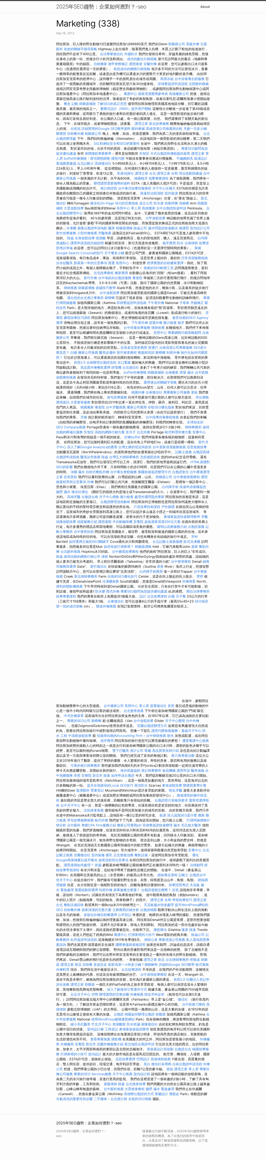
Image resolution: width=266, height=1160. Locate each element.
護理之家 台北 (145, 173)
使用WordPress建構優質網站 (113, 1019)
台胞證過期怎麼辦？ (156, 890)
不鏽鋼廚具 (184, 158)
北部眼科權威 (199, 84)
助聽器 (90, 984)
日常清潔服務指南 (194, 258)
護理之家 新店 (154, 959)
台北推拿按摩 (136, 1084)
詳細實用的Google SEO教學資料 (106, 128)
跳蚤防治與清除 (152, 193)
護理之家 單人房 (186, 1069)
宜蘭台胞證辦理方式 (152, 726)
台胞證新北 (180, 472)
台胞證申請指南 (68, 457)
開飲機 (116, 1039)
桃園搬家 (87, 407)
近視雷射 (70, 477)
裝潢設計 (200, 158)
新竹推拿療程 (127, 352)
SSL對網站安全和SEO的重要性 (117, 143)
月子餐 (181, 596)
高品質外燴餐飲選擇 (95, 367)
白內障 (203, 238)
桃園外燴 (138, 392)
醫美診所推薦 (90, 457)
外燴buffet (132, 437)
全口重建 (124, 362)
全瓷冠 (75, 128)
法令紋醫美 (64, 263)
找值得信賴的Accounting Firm (120, 736)
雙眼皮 (174, 1094)
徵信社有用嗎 (161, 1064)
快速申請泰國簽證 (193, 487)
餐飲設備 (141, 855)
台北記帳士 (85, 163)
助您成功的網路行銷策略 (132, 69)
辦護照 (61, 133)
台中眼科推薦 (114, 1089)
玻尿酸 (101, 238)
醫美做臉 (197, 770)
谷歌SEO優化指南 (161, 407)
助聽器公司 (176, 44)
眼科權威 (138, 128)
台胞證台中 (198, 875)
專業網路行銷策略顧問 (184, 332)
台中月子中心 (70, 805)
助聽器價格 (124, 228)
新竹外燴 (90, 278)
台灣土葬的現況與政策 (134, 447)
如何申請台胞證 (123, 775)
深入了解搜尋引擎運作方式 (127, 989)
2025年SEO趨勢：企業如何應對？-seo (101, 6)
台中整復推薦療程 (186, 477)
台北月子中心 (80, 994)
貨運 (111, 263)
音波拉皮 (100, 964)
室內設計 (94, 1054)
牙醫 (204, 517)
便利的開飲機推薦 (69, 586)
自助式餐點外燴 (97, 472)
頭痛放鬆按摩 (66, 522)
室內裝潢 (171, 193)
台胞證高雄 (201, 452)
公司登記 (124, 915)
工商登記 (111, 1029)
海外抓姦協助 (130, 770)
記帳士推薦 (183, 452)
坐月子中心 (64, 880)
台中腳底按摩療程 (126, 551)
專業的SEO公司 (78, 721)
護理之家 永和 (167, 173)
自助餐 (87, 964)
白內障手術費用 (151, 571)
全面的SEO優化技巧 (122, 576)
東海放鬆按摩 (172, 785)
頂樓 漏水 (77, 472)
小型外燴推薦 (87, 233)
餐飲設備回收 (74, 905)
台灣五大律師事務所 (124, 457)
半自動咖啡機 (122, 522)
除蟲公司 (140, 228)
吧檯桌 (195, 959)
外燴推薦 (136, 994)
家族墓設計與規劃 (160, 1049)
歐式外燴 (101, 820)
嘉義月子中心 (191, 731)
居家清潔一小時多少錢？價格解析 (133, 964)
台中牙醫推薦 (116, 407)
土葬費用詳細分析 (125, 910)
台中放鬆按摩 (110, 293)
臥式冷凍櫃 (191, 541)
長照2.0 (79, 362)
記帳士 (183, 875)
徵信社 (183, 999)
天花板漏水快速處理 (159, 905)
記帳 (74, 104)
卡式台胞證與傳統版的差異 (170, 153)
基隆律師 (110, 1084)
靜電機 (116, 367)
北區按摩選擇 (125, 1059)
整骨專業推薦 (100, 1039)
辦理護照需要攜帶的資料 (112, 183)
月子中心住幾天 (164, 188)
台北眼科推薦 (70, 551)
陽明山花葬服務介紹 (172, 527)
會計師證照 (108, 188)
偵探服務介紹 (87, 522)
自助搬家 (100, 64)
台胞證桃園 (148, 910)
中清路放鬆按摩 (80, 736)
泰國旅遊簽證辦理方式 (155, 472)
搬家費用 (121, 273)
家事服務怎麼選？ (127, 890)
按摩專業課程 (66, 596)
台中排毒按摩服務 (137, 328)
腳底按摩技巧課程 (77, 318)
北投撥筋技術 (150, 457)
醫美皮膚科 (107, 352)
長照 (171, 706)
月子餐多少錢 (114, 253)
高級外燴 (192, 44)
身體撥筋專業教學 (98, 153)
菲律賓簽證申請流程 (173, 84)
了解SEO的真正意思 (112, 104)
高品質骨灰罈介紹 (165, 750)
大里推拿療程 (135, 1089)
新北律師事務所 (85, 576)
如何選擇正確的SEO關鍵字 (89, 541)
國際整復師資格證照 (131, 945)
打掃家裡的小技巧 (141, 935)
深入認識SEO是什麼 (182, 815)
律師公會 (151, 940)
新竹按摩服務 (66, 233)
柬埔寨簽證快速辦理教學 (182, 517)
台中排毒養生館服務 (190, 79)
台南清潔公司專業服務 (176, 347)
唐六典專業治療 (183, 755)
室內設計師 (141, 1074)
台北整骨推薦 (134, 711)
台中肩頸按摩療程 (154, 974)
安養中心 (199, 432)
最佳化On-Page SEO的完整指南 (114, 203)
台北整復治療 (123, 855)
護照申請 (183, 770)
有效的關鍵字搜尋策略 (80, 49)
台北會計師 (119, 1099)
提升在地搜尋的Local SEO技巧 (110, 785)
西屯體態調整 (100, 158)
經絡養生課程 (168, 875)
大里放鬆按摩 (74, 208)
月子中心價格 (109, 497)
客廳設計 (161, 1094)
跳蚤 (106, 775)
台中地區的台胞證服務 (114, 278)
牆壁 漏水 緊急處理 (160, 1089)
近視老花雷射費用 (134, 347)
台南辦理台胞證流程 (101, 362)
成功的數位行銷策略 (142, 59)
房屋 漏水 (187, 372)
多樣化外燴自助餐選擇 (101, 915)
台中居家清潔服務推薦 (169, 447)
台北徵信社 (130, 367)
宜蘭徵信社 (82, 855)
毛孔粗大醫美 (191, 825)
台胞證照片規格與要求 (172, 800)
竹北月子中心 (101, 1024)
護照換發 (135, 64)
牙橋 (83, 417)
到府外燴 (173, 352)
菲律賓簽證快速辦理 (157, 825)
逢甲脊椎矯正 (118, 64)
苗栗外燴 (155, 323)
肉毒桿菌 (171, 203)
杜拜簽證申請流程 (84, 940)
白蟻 (73, 352)
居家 (194, 546)
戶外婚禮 (168, 507)
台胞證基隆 (196, 527)
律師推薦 (70, 288)
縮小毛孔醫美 (80, 1024)
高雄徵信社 (103, 163)
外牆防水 (131, 54)
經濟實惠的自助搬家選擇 (165, 263)
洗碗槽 (184, 203)
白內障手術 (170, 487)
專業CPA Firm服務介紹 (98, 825)
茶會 (160, 566)
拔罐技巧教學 (106, 288)
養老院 (137, 278)
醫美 (111, 228)
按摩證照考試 (179, 885)
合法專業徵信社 (111, 54)
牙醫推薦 (104, 233)
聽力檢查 (170, 323)
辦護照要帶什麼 (194, 785)
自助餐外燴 (75, 133)
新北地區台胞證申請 (139, 1044)
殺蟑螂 (110, 298)
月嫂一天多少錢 (195, 128)
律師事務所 (193, 427)
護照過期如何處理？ (79, 865)
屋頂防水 (141, 785)
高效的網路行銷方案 (110, 432)
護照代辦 (117, 158)
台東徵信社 (115, 601)
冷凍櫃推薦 (110, 581)
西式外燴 (112, 591)
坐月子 (131, 432)
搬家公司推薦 (88, 352)
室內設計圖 (95, 1029)
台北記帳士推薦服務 (167, 541)
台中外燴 (192, 721)
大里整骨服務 (80, 402)
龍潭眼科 (83, 790)
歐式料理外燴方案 (178, 432)
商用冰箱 (167, 79)
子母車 (184, 303)
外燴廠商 (67, 1044)
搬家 (201, 815)
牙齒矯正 (197, 303)
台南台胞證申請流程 (187, 1064)
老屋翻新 (119, 1024)
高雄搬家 (148, 208)
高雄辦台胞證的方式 (139, 1094)
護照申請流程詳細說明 (87, 243)
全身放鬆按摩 (85, 238)
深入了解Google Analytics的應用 (92, 447)
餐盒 (67, 104)
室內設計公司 (200, 228)
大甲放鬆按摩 (155, 218)
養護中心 (130, 94)
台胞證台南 (89, 497)
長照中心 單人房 (129, 208)
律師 (104, 556)
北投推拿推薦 (94, 810)
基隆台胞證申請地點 (92, 228)
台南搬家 (172, 372)
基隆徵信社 (149, 1024)
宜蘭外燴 (150, 64)
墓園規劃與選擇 (86, 890)
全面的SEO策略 (139, 1099)
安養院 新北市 (91, 775)
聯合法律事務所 (198, 591)
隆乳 (109, 855)
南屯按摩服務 (117, 397)
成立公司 (146, 203)
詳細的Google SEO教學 (177, 964)
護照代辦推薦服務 (165, 731)
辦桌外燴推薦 (106, 606)
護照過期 (104, 522)
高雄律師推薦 (161, 1059)
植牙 (181, 323)
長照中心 (122, 263)
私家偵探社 (125, 173)
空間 (94, 994)
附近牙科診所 (154, 994)
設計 (142, 596)
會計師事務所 (151, 770)
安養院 (138, 522)
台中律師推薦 (156, 736)
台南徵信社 (154, 392)
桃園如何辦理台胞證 (140, 1014)
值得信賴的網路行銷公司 (82, 556)
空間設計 (143, 1059)
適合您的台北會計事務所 (85, 298)
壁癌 (200, 576)
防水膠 (100, 591)
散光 (170, 736)
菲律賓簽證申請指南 (132, 303)
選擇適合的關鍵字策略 (160, 382)
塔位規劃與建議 (190, 173)
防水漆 (159, 203)
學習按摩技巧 (182, 900)
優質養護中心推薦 (195, 741)
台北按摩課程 (157, 596)
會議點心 (62, 243)
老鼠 (194, 392)
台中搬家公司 (114, 706)
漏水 (177, 825)
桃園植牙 (141, 178)
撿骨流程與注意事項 (113, 860)
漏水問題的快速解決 (163, 228)
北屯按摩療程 (104, 273)
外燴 (90, 482)
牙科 (194, 536)
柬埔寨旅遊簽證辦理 (134, 1029)
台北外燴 (143, 432)
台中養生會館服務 (124, 472)
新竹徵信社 (98, 566)
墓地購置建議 (66, 163)
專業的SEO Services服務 (92, 1074)
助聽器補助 (87, 104)
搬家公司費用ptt (129, 825)
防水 (180, 243)
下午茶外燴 (156, 303)
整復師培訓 (146, 352)
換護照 (184, 228)
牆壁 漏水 (63, 492)
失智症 (144, 153)
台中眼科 (73, 825)
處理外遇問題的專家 (149, 497)
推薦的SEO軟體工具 (159, 268)
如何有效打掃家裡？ (119, 546)
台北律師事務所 (177, 959)
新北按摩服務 (159, 123)
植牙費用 (169, 243)
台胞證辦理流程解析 (115, 502)
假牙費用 (107, 741)
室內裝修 (98, 855)
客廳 (147, 750)
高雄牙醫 (73, 497)
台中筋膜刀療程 (194, 1004)
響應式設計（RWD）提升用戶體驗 (125, 109)
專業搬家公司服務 (176, 392)
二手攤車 (100, 1099)
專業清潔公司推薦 (172, 940)
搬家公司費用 (137, 407)
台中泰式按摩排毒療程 (135, 188)
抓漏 (98, 865)
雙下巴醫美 (120, 750)
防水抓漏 (133, 1024)
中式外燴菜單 (74, 716)
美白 (147, 1064)
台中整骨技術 (84, 532)
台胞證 (119, 1014)
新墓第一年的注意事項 (90, 263)
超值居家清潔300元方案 (163, 522)
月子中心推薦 (122, 1074)
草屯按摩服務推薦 (81, 820)
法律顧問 (196, 865)
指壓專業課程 (159, 178)
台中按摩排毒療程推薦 (163, 417)
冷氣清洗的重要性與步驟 (75, 1099)
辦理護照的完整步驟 (114, 994)
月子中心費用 (175, 721)
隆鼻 (185, 930)
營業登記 (97, 790)
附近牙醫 (175, 790)
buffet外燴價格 (75, 158)
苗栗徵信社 (158, 706)
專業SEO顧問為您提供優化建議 (144, 591)
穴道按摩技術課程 (147, 507)
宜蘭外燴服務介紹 (110, 1044)
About (205, 7)
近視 (175, 890)
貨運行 (153, 347)
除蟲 (70, 238)
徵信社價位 (79, 492)
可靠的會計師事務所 (85, 765)
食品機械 (169, 770)
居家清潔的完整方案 (96, 910)
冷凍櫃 (71, 228)
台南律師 (191, 243)
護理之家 (141, 123)
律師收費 (158, 328)
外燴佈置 (189, 581)
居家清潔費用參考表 (153, 94)
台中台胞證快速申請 (171, 208)
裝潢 (162, 815)
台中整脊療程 (181, 561)
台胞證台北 (183, 1049)
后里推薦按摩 (197, 447)
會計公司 (136, 750)
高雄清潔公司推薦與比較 (164, 128)
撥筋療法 (160, 930)
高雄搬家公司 (179, 94)
